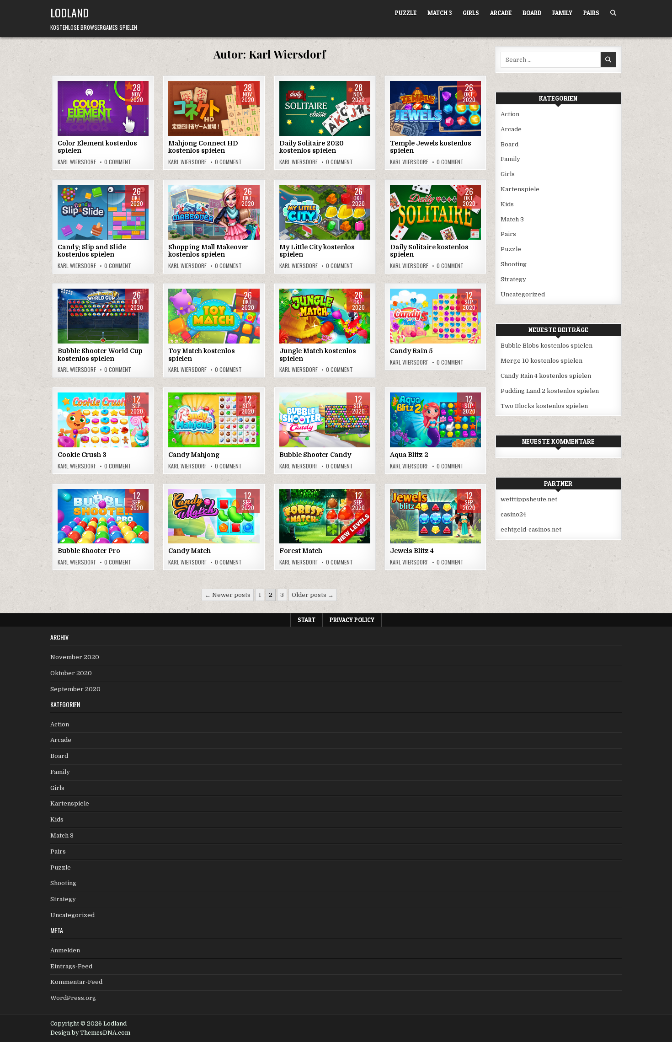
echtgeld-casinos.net (531, 529)
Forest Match (300, 550)
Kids (460, 110)
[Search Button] (613, 13)
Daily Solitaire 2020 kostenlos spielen (311, 147)
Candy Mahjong (193, 454)
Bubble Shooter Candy (315, 454)
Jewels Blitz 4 (412, 550)
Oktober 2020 (71, 673)
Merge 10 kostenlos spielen (541, 360)
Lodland (69, 12)
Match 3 (439, 12)
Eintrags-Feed (71, 966)
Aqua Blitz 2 (409, 454)
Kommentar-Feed (76, 981)
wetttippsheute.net (529, 499)
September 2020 (75, 689)
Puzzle (405, 12)
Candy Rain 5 (411, 350)
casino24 (513, 514)
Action (90, 110)
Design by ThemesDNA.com (90, 1033)
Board (532, 12)
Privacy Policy (352, 619)
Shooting (338, 421)
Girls (471, 12)
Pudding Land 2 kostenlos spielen (550, 390)
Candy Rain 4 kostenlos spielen (546, 375)
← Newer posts (228, 594)
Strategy (228, 318)
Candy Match (189, 550)
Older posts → (313, 594)
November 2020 (74, 657)
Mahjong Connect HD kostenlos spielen (203, 147)
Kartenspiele (225, 110)
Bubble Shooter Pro (89, 550)
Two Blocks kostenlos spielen (544, 406)
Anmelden (65, 950)
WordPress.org (73, 997)
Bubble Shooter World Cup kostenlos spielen (100, 354)
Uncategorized (523, 294)
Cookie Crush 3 (82, 454)
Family (562, 12)
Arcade (501, 12)
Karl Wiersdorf (77, 162)
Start (306, 619)
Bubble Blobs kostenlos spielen (546, 345)
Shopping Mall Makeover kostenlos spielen (208, 250)
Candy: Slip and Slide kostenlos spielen (92, 250)
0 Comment (117, 162)
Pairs (591, 12)
